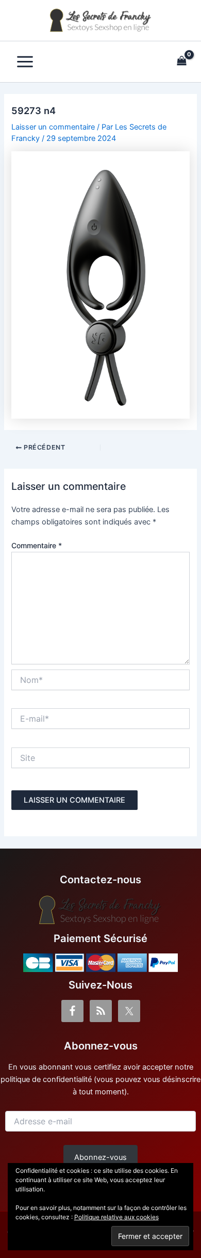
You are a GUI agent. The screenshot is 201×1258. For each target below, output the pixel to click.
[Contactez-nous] (100, 910)
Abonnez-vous (100, 1157)
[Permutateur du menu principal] (25, 61)
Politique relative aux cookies (116, 1217)
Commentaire (36, 545)
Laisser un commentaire (53, 127)
